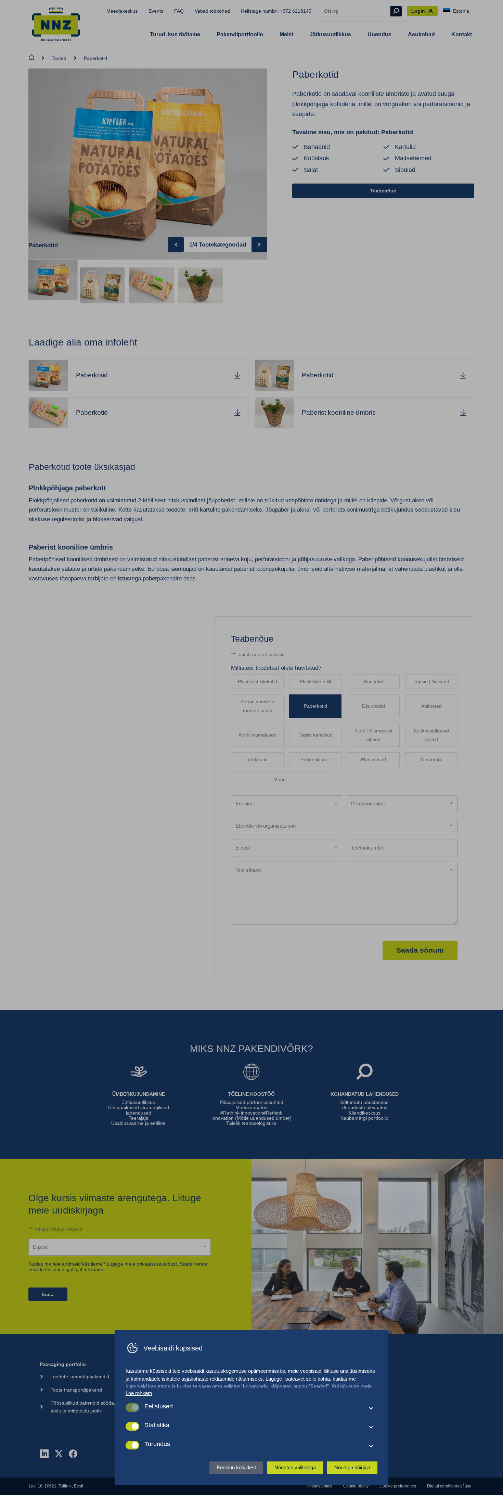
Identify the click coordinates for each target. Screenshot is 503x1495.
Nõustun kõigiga (352, 1467)
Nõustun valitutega (295, 1467)
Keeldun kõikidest (236, 1467)
